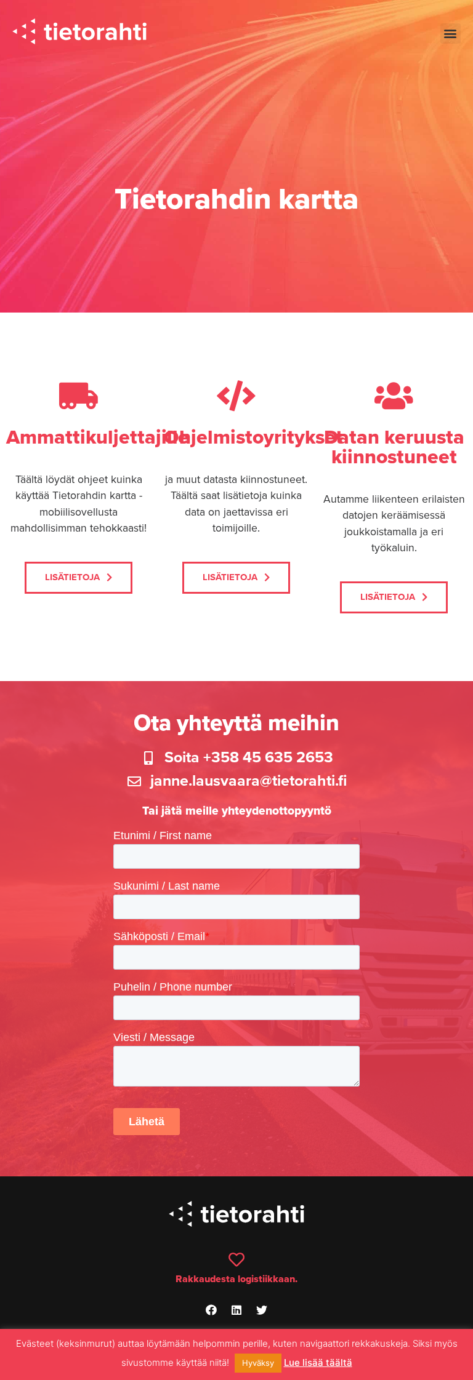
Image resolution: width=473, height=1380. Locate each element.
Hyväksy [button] (258, 1363)
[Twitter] (262, 1310)
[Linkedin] (236, 1310)
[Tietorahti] (79, 33)
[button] (450, 33)
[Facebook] (211, 1310)
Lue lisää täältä (318, 1362)
